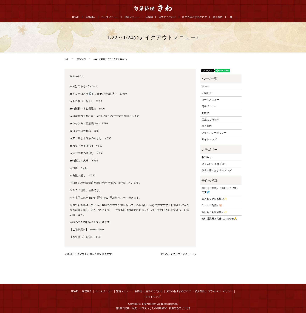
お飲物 (149, 17)
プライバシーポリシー (214, 132)
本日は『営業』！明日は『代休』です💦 (220, 190)
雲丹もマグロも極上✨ (214, 199)
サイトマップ (209, 139)
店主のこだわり (167, 17)
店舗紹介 (90, 17)
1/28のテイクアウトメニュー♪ (177, 254)
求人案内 (218, 17)
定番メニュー (131, 17)
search (231, 17)
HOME (75, 17)
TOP (66, 59)
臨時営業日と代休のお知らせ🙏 (219, 218)
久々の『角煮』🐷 (212, 205)
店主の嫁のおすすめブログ (216, 170)
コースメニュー (109, 17)
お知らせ (81, 59)
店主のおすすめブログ (194, 17)
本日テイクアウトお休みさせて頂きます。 (90, 254)
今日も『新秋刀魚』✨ (214, 212)
